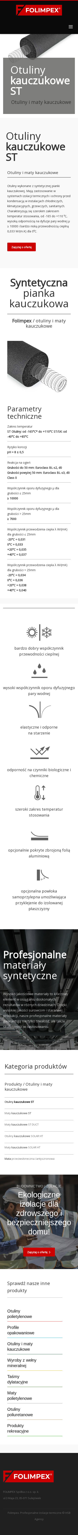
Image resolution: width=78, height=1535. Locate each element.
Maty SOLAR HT (22, 1147)
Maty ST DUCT (22, 1124)
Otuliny (19, 1102)
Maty (18, 1113)
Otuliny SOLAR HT (24, 1136)
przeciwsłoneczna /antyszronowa (29, 1159)
